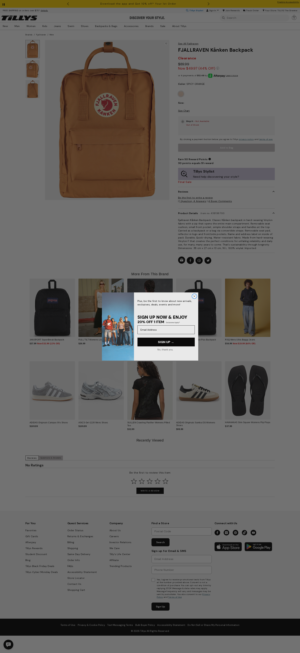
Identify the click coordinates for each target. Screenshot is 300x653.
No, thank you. (165, 349)
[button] (273, 305)
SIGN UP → (166, 342)
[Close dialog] (194, 296)
